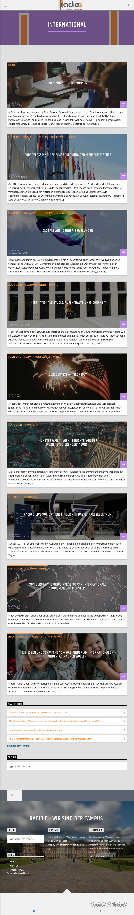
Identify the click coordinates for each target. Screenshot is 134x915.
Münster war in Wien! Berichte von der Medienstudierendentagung (67, 442)
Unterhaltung (53, 636)
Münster (54, 285)
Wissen (72, 137)
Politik (12, 65)
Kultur (28, 356)
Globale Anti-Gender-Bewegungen (67, 231)
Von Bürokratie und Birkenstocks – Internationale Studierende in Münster (68, 586)
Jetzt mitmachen (98, 856)
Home (13, 861)
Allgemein (14, 137)
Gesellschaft (30, 213)
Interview (47, 213)
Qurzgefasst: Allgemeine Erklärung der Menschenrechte (68, 155)
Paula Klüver (15, 534)
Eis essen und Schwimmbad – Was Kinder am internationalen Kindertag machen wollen (67, 654)
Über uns (15, 865)
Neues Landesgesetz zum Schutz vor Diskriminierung (35, 729)
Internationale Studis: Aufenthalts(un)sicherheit (68, 302)
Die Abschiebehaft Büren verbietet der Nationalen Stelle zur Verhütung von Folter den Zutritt (55, 721)
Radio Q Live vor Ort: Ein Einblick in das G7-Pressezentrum (68, 514)
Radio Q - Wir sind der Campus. (67, 818)
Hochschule (15, 285)
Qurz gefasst (57, 137)
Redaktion (14, 103)
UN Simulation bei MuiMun (67, 83)
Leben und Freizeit (35, 285)
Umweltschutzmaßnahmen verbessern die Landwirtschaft (37, 712)
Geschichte (29, 137)
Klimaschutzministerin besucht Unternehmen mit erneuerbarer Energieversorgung (50, 738)
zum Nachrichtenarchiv (18, 745)
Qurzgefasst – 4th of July (68, 374)
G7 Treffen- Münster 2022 (22, 496)
